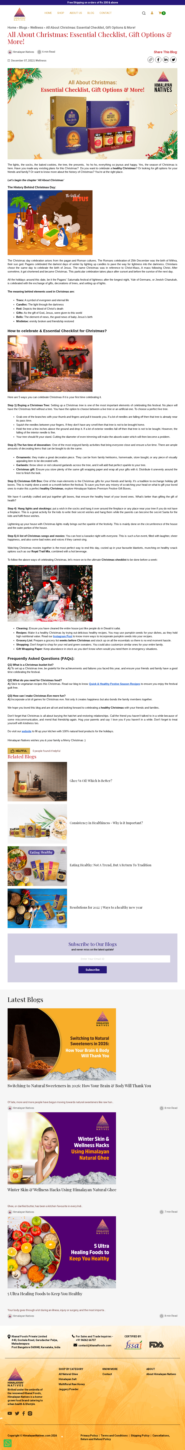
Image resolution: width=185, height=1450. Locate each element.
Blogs (23, 27)
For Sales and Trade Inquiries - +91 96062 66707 (94, 1338)
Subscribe (93, 970)
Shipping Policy (140, 1435)
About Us (76, 13)
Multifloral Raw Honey (72, 1384)
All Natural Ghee (68, 1374)
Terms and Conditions (114, 1435)
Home (48, 13)
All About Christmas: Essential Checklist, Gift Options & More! (90, 27)
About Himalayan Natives (161, 1374)
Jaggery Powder (69, 1389)
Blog (90, 13)
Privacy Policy (89, 1435)
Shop (60, 13)
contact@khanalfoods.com (94, 1345)
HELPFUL (21, 751)
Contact (106, 13)
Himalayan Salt (68, 1379)
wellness (37, 27)
